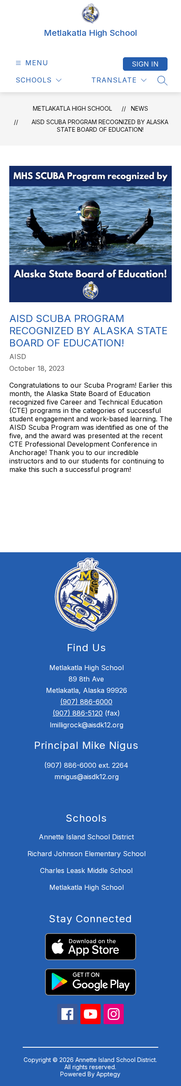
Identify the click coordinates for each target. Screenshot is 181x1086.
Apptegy (108, 1074)
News (139, 108)
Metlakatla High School (72, 108)
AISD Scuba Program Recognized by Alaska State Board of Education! (100, 125)
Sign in (145, 64)
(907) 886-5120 (78, 713)
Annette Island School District (86, 837)
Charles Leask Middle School (86, 870)
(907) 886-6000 (86, 701)
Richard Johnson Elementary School (86, 853)
